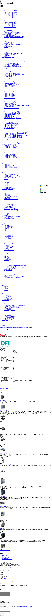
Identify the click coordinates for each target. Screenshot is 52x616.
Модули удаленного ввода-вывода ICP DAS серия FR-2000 (14, 138)
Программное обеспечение (7, 220)
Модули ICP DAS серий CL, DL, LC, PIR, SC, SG (13, 124)
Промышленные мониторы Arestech (10, 156)
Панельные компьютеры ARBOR (10, 90)
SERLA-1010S (2, 528)
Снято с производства (10, 327)
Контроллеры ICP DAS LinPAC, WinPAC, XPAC (12, 118)
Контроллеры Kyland (8, 121)
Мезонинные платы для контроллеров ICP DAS (12, 123)
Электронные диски (5, 178)
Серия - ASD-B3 (7, 230)
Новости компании (7, 296)
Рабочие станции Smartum (9, 41)
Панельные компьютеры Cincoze (10, 92)
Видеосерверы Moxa (8, 247)
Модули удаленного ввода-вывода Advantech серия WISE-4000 (15, 133)
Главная (1, 327)
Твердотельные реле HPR (8, 236)
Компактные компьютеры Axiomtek (10, 8)
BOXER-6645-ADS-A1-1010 (5, 453)
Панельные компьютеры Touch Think (10, 103)
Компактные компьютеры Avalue (10, 19)
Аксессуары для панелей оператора (10, 171)
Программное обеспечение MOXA (10, 75)
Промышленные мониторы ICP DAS (10, 158)
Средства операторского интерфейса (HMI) (9, 163)
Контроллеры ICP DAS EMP (9, 116)
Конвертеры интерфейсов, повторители (11, 69)
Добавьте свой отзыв (4, 388)
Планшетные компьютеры (9, 218)
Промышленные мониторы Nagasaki (10, 150)
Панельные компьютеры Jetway (9, 85)
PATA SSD (6, 181)
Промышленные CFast (8, 187)
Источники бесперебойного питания (10, 192)
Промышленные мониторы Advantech (11, 149)
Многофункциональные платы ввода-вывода (12, 203)
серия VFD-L (6, 255)
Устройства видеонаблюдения (7, 244)
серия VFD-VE (7, 256)
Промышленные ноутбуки (9, 106)
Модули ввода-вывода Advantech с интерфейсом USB (13, 129)
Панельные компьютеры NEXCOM (10, 101)
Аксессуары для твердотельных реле (10, 233)
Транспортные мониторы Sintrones (10, 160)
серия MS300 (6, 225)
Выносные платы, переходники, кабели (11, 209)
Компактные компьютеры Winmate (10, 29)
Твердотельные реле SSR (8, 240)
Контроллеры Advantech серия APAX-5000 (11, 114)
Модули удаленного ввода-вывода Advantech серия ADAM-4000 (15, 131)
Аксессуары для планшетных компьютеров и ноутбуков (14, 219)
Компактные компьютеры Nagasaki (10, 26)
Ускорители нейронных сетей (9, 54)
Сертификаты (6, 292)
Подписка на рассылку (8, 298)
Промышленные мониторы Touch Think (11, 148)
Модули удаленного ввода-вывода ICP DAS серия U (13, 140)
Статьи (5, 297)
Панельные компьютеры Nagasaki (10, 100)
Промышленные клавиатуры (7, 172)
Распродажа (4, 321)
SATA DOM (6, 182)
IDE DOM (6, 179)
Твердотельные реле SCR (8, 237)
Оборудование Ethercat (8, 71)
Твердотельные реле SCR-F (9, 238)
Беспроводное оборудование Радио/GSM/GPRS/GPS (13, 143)
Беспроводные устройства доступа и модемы (12, 63)
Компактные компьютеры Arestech (10, 13)
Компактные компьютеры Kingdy (10, 23)
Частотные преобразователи (7, 249)
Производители (5, 320)
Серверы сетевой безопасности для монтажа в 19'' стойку (14, 276)
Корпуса (5, 45)
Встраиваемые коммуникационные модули (11, 64)
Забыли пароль (3, 578)
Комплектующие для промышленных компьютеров (11, 44)
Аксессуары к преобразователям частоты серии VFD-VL (14, 264)
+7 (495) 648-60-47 (3, 279)
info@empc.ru (15, 564)
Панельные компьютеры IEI (9, 96)
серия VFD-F (6, 254)
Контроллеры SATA (7, 55)
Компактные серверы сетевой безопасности (12, 274)
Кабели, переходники (8, 193)
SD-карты (6, 184)
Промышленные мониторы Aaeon (10, 152)
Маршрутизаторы (7, 70)
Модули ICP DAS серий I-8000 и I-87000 (11, 125)
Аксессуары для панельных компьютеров (11, 108)
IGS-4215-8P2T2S (3, 539)
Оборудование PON (7, 72)
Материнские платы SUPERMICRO (10, 196)
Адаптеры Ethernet (7, 59)
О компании (4, 285)
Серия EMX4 (6, 215)
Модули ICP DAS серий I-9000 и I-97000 (11, 126)
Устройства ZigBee (7, 78)
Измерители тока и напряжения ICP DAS (11, 111)
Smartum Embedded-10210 (4, 422)
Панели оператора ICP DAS (9, 168)
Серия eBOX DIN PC (8, 30)
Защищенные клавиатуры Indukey (10, 174)
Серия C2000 (6, 262)
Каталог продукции (5, 300)
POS (5, 107)
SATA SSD (6, 183)
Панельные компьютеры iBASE (9, 94)
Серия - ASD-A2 (7, 228)
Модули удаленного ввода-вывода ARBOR (11, 134)
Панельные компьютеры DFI (9, 93)
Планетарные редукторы (8, 227)
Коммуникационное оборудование (8, 57)
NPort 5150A (2, 400)
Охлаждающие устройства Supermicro (11, 199)
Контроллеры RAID (7, 194)
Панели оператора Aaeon (8, 164)
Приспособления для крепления (10, 266)
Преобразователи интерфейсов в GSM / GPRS (12, 73)
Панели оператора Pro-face (9, 169)
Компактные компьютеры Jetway (10, 11)
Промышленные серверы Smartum (10, 35)
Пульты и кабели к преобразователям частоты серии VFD (14, 267)
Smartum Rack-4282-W (4, 506)
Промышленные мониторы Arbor (10, 155)
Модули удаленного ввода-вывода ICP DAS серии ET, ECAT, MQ (15, 135)
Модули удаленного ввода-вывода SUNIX (11, 142)
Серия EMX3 (6, 214)
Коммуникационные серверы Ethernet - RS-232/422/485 (14, 67)
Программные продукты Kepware (10, 223)
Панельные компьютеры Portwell (10, 102)
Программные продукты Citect (9, 222)
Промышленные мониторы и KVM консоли (10, 144)
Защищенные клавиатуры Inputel (10, 173)
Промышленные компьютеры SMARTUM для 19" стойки (14, 36)
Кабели (5, 56)
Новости (3, 293)
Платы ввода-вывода (6, 202)
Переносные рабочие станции (9, 83)
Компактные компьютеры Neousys (10, 27)
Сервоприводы (5, 224)
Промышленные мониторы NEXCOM (11, 161)
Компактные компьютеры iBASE (10, 21)
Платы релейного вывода (8, 207)
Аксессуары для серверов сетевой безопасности (12, 277)
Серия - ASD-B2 (7, 229)
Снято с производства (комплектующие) (21, 327)
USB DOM (6, 186)
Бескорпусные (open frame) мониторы (10, 151)
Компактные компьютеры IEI (9, 22)
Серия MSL (6, 231)
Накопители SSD (7, 198)
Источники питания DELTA (9, 250)
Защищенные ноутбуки (8, 217)
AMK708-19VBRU (3, 475)
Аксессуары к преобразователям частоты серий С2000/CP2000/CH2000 (16, 263)
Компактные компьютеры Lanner (10, 24)
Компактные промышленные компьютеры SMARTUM (13, 37)
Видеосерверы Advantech (8, 246)
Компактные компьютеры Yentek (10, 9)
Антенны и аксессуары (8, 62)
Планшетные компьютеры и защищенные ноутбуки (11, 216)
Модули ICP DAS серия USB (9, 128)
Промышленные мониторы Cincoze (10, 157)
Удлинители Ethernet (8, 77)
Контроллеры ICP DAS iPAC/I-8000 (10, 117)
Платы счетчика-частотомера (9, 208)
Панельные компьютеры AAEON (10, 88)
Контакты (6, 287)
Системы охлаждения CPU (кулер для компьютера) (13, 53)
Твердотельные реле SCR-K (9, 239)
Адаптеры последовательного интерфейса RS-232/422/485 (14, 61)
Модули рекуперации (8, 270)
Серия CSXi (6, 213)
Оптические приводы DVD (9, 50)
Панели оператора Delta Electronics (10, 167)
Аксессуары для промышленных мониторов (12, 162)
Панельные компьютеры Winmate (10, 104)
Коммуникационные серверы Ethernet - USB (12, 68)
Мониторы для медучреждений (9, 153)
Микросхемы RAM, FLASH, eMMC (10, 272)
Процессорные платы (8, 46)
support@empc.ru (9, 281)
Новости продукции (8, 294)
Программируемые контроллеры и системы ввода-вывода (12, 110)
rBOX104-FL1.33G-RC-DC (5, 550)
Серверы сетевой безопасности (7, 273)
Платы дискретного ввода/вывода (10, 206)
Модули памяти (7, 197)
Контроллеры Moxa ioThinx (9, 122)
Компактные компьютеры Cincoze (10, 20)
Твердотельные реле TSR (8, 243)
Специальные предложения (7, 559)
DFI (13, 385)
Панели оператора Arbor (8, 166)
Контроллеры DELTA (8, 115)
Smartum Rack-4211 (3, 432)
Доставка (6, 290)
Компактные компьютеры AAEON (10, 10)
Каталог (4, 327)
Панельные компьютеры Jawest (9, 98)
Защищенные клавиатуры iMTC (10, 177)
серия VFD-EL (7, 253)
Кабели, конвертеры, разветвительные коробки (12, 66)
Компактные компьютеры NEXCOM (10, 16)
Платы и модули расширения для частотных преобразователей (15, 265)
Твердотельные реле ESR (8, 234)
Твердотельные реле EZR (8, 235)
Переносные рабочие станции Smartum (11, 39)
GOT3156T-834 (3, 485)
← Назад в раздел (3, 392)
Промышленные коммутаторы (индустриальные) (12, 58)
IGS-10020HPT (3, 496)
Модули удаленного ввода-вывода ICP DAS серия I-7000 (14, 139)
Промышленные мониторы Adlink (10, 154)
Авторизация (2, 608)
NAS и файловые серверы (9, 42)
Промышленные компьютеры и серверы (9, 34)
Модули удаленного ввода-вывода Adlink (11, 130)
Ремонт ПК (4, 322)
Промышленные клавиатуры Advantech (11, 175)
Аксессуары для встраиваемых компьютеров (12, 33)
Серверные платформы (8, 43)
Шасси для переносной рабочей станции (11, 84)
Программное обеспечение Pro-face (10, 221)
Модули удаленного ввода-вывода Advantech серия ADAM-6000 (15, 132)
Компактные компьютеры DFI (9, 15)
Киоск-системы (7, 87)
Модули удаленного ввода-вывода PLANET (12, 141)
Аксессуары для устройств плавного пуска (11, 211)
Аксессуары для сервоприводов (9, 226)
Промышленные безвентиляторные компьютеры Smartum (14, 40)
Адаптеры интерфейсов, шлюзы (10, 60)
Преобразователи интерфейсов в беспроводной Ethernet (14, 74)
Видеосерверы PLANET (8, 245)
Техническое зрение (7, 259)
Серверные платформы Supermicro (10, 201)
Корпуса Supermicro (7, 195)
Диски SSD (6, 47)
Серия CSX (6, 212)
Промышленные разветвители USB (10, 76)
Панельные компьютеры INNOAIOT (10, 97)
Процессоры (6, 52)
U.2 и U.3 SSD (6, 185)
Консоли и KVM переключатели (10, 145)
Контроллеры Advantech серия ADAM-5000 (12, 113)
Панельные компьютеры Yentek (9, 82)
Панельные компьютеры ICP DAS (10, 86)
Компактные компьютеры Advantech (10, 12)
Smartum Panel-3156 (3, 410)
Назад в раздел (2, 347)
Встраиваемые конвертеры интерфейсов (11, 65)
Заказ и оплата (6, 289)
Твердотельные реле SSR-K (9, 242)
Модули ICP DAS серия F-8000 (9, 127)
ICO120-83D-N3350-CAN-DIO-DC (6, 464)
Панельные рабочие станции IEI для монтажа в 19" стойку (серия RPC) (16, 105)
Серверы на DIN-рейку (8, 275)
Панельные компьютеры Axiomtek (10, 81)
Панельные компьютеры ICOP (9, 95)
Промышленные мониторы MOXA (10, 159)
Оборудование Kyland (8, 79)
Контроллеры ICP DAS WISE (9, 120)
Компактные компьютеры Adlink (10, 17)
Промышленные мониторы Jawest (10, 147)
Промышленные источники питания (10, 51)
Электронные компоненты (9, 318)
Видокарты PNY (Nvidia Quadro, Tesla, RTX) (12, 191)
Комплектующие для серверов (7, 189)
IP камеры (6, 248)
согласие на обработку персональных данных (24, 606)
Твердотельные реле (5, 232)
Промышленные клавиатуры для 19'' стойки (12, 176)
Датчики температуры (8, 269)
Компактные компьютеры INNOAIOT (11, 14)
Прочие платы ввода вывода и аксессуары (11, 210)
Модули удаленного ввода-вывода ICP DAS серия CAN (14, 137)
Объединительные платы (8, 49)
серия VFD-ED (7, 252)
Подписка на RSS (7, 299)
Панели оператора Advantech (9, 165)
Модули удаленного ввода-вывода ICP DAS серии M (13, 136)
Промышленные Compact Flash (9, 188)
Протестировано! (7, 295)
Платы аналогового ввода (8, 204)
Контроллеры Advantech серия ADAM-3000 (12, 112)
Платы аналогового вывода (9, 205)
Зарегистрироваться (3, 582)
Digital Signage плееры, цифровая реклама (11, 32)
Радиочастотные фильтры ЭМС (9, 268)
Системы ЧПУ (6, 258)
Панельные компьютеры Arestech (10, 91)
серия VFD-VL (7, 257)
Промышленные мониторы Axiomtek (10, 146)
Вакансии (6, 288)
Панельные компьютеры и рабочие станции (10, 80)
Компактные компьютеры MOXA (10, 25)
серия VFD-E (6, 260)
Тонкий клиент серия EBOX (9, 31)
